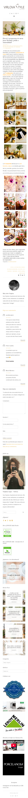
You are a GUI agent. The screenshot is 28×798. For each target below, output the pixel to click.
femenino (9, 271)
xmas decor (22, 273)
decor (12, 267)
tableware (15, 271)
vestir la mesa (21, 271)
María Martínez (10, 370)
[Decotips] (9, 45)
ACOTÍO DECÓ (9, 315)
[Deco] (4, 45)
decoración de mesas (19, 267)
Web (4, 431)
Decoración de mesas (17, 45)
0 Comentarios (7, 48)
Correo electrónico (8, 424)
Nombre (5, 417)
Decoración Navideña (8, 46)
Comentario (6, 401)
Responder (23, 340)
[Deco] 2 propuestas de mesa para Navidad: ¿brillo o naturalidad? (13, 40)
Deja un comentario (9, 310)
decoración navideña (12, 269)
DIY (14, 46)
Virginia (11, 293)
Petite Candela (10, 345)
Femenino (18, 46)
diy (24, 269)
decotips (20, 269)
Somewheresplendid (12, 261)
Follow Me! (5, 787)
